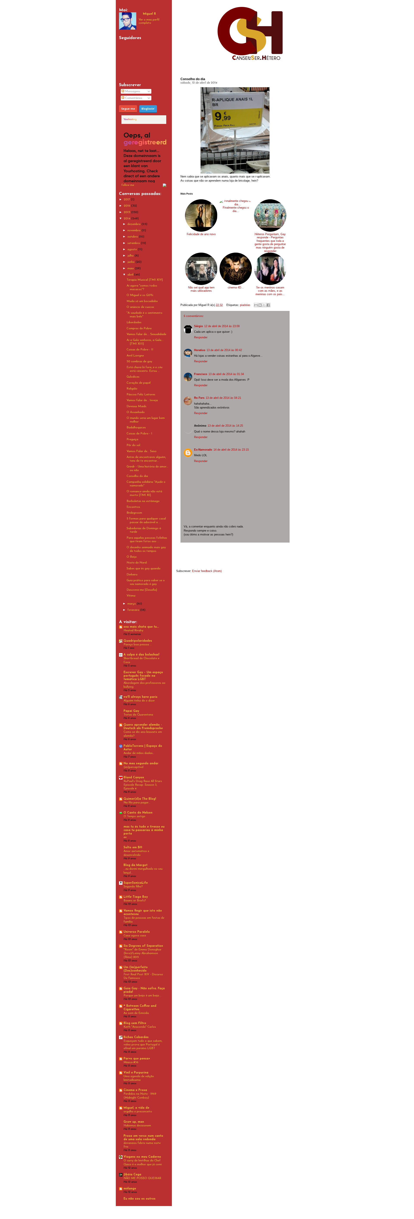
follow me (127, 185)
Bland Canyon (134, 777)
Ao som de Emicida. (136, 1013)
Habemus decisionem (137, 1125)
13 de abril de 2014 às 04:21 (223, 397)
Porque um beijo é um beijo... (142, 995)
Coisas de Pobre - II (140, 349)
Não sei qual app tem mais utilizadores (201, 289)
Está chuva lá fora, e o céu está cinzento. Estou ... (144, 369)
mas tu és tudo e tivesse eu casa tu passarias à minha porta (144, 830)
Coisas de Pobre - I (139, 433)
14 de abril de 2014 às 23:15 (231, 449)
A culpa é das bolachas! (141, 654)
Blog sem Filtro (135, 1023)
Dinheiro (132, 574)
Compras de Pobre (139, 328)
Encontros (133, 507)
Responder (200, 337)
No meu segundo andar (141, 763)
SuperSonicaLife (136, 883)
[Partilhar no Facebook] (268, 305)
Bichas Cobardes (136, 1037)
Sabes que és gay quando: (144, 568)
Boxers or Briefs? (135, 900)
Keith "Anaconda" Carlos (140, 1027)
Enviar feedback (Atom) (207, 571)
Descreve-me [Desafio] (142, 590)
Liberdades (134, 322)
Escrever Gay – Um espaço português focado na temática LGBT (143, 676)
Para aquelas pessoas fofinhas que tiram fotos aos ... (147, 539)
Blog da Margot (135, 865)
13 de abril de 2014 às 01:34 (226, 374)
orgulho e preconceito (138, 1111)
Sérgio (198, 326)
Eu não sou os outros (139, 1198)
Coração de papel (139, 383)
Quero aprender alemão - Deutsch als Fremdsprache (143, 726)
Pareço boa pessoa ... (138, 644)
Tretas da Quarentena (138, 714)
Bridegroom (134, 513)
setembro (134, 243)
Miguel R (149, 14)
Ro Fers (199, 397)
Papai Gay (131, 711)
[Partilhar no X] (264, 305)
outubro (133, 236)
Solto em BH (133, 847)
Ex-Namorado (203, 449)
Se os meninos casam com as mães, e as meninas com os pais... (270, 291)
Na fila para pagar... (137, 802)
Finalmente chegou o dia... (236, 209)
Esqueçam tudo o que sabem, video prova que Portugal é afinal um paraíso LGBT (143, 1045)
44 (125, 837)
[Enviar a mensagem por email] (256, 305)
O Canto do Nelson (138, 812)
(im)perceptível (133, 767)
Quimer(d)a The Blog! (140, 799)
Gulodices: (133, 376)
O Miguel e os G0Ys (140, 295)
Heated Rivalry (133, 630)
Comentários (133, 98)
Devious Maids (136, 406)
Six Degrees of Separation (143, 946)
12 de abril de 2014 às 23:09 (222, 326)
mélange (130, 1188)
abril (130, 274)
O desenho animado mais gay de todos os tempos (146, 549)
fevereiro (133, 610)
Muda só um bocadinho (142, 301)
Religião (132, 388)
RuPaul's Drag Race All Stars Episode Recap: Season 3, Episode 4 (143, 785)
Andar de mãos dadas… (139, 753)
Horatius (199, 350)
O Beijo (132, 557)
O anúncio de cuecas (140, 307)
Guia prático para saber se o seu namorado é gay (146, 582)
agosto (132, 249)
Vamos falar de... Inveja (142, 400)
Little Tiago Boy (136, 897)
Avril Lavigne (135, 355)
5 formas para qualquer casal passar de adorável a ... (146, 520)
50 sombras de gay (139, 361)
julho (131, 255)
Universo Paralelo (137, 932)
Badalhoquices (136, 427)
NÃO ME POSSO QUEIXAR (142, 1178)
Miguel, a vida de (136, 1108)
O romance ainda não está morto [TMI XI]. (144, 493)
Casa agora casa (135, 935)
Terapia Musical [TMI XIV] (145, 280)
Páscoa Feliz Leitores (141, 394)
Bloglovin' (148, 109)
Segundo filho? (133, 886)
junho (131, 262)
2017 (127, 199)
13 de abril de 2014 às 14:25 (225, 425)
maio (131, 268)
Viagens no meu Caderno (142, 1157)
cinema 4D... (236, 287)
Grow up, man (134, 1122)
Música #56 (131, 1062)
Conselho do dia (137, 476)
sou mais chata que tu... (141, 626)
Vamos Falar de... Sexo (142, 451)
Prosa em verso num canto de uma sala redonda (143, 1137)
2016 (127, 205)
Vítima (131, 595)
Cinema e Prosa (135, 1090)
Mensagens (132, 91)
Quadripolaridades (138, 641)
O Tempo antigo (134, 816)
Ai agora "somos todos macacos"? (142, 287)
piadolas (245, 305)
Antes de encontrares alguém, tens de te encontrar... (146, 459)
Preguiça (132, 439)
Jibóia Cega (132, 1174)
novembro (134, 230)
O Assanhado (136, 412)
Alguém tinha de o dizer (139, 700)
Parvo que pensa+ (137, 1058)
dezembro (134, 224)
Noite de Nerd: (137, 562)
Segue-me (128, 109)
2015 (127, 212)
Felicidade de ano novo (201, 234)
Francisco (200, 374)
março (132, 603)
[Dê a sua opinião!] (260, 305)
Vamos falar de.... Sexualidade (146, 334)
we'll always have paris (140, 697)
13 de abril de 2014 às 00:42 (224, 350)
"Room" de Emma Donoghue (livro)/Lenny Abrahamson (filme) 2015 (142, 953)
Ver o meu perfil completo (149, 21)
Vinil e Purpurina (136, 1072)
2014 (127, 218)
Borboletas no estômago (143, 501)
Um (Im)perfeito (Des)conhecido (136, 969)
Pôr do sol (133, 445)
